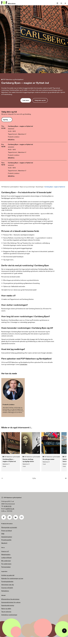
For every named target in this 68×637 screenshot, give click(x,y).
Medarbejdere (5, 554)
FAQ (2, 534)
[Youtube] (21, 517)
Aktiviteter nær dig (7, 585)
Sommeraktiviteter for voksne (10, 602)
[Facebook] (3, 517)
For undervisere (6, 564)
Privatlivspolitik (6, 540)
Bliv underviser (6, 561)
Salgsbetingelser (6, 537)
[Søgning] (61, 3)
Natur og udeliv (6, 608)
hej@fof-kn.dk (9, 509)
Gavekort (4, 543)
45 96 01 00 (7, 506)
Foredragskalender (7, 581)
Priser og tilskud (6, 530)
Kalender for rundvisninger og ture (12, 578)
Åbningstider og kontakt (9, 527)
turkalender (23, 364)
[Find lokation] (57, 3)
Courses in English (7, 588)
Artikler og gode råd (7, 575)
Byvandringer (39, 187)
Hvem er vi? (5, 551)
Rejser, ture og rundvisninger (27, 187)
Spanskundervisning (7, 605)
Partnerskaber (6, 567)
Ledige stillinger (6, 557)
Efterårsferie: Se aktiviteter (10, 599)
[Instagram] (9, 517)
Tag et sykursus (6, 612)
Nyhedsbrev (5, 591)
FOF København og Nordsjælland (10, 187)
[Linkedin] (15, 517)
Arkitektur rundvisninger (9, 615)
